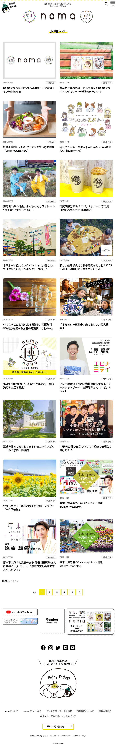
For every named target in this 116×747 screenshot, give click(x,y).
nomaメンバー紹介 (32, 710)
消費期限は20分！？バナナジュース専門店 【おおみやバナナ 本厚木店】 (84, 208)
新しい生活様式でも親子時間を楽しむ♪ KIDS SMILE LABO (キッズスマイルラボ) (86, 267)
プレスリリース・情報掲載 (59, 710)
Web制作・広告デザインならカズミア (58, 716)
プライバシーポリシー (61, 735)
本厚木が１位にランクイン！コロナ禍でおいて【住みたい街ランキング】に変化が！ (29, 267)
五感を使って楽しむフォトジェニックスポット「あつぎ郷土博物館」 (29, 448)
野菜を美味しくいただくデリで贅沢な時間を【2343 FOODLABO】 (29, 148)
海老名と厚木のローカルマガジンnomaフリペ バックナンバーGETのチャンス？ (85, 89)
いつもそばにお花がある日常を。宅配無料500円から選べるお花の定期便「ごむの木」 (28, 326)
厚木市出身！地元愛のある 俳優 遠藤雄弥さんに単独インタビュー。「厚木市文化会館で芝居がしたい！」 (29, 565)
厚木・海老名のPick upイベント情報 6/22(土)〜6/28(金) (81, 504)
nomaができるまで (40, 735)
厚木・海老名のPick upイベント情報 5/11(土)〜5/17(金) (81, 564)
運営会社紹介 (105, 710)
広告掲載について (85, 710)
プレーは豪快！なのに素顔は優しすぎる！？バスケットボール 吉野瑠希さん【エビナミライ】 (85, 387)
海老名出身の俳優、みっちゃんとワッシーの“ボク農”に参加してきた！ (29, 208)
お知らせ (51, 83)
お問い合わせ (58, 726)
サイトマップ (80, 735)
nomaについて (11, 710)
